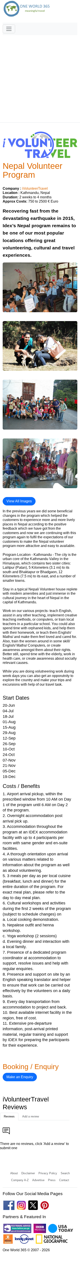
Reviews (9, 1116)
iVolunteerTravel (35, 188)
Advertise (38, 1180)
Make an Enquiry (19, 1077)
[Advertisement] (40, 77)
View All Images (19, 501)
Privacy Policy (47, 1173)
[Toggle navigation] (9, 28)
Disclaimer (28, 1173)
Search (65, 1173)
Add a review (30, 1116)
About (14, 1173)
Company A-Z (20, 1180)
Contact (64, 1180)
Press (52, 1180)
